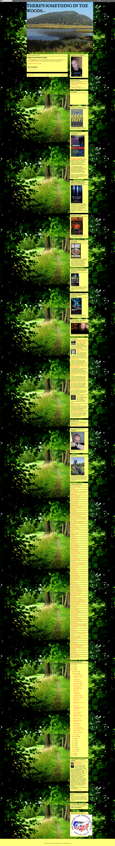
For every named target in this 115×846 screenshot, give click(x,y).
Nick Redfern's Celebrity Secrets (78, 600)
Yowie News (75, 700)
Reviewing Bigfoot (77, 686)
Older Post (64, 75)
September (76, 736)
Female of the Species (75, 552)
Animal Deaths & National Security (78, 411)
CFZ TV (72, 531)
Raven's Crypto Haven (75, 618)
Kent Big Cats (74, 570)
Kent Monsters (74, 572)
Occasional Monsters (75, 603)
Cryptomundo (74, 539)
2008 (73, 753)
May (75, 743)
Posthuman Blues (74, 616)
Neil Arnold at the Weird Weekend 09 (78, 708)
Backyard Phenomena (75, 496)
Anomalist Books (74, 490)
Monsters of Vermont (77, 732)
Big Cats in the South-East (76, 507)
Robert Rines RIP (77, 718)
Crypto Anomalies (77, 723)
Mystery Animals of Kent (76, 592)
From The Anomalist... (78, 681)
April (75, 745)
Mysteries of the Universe (76, 590)
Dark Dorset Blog (74, 544)
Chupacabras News (77, 695)
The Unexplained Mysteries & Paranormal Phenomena (77, 646)
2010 (73, 668)
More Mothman (76, 725)
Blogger (69, 843)
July (74, 740)
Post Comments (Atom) (49, 78)
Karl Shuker (73, 568)
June (75, 742)
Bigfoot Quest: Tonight (78, 685)
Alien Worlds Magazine (76, 486)
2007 (73, 755)
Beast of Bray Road (75, 498)
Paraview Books (74, 614)
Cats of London (76, 730)
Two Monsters (76, 705)
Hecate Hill (73, 561)
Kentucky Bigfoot (74, 574)
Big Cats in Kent (74, 504)
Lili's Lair (73, 581)
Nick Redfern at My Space (76, 598)
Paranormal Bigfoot (75, 609)
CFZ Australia (74, 520)
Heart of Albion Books (75, 559)
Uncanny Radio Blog (75, 655)
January (75, 751)
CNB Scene (73, 535)
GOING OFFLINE (77, 713)
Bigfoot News (76, 690)
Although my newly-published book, (78, 159)
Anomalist (73, 488)
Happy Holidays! (76, 679)
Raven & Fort (76, 710)
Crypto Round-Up (77, 712)
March (75, 747)
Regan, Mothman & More (78, 728)
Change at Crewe (74, 533)
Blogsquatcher (74, 511)
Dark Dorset (73, 541)
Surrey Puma (73, 641)
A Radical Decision (75, 359)
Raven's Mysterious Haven (76, 620)
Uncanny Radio (74, 653)
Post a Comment (32, 69)
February (76, 749)
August (75, 738)
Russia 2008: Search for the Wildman (79, 624)
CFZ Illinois (73, 524)
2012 (73, 664)
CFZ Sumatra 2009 (75, 528)
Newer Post (30, 75)
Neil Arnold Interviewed (78, 683)
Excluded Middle (74, 550)
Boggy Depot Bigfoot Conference (78, 513)
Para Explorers (74, 607)
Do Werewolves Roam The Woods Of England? (81, 341)
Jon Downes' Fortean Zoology (77, 563)
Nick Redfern (73, 596)
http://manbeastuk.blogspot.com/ (78, 425)
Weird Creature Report (76, 404)
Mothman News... (77, 698)
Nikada (61, 843)
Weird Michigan (74, 657)
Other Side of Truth (75, 605)
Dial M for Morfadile (75, 546)
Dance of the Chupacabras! (76, 693)
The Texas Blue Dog (77, 727)
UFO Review (73, 651)
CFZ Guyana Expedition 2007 (77, 522)
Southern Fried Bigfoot (75, 637)
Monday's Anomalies (77, 674)
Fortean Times (74, 555)
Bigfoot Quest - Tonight (78, 697)
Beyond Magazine (75, 502)
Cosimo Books (74, 537)
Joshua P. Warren (74, 566)
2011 (73, 666)
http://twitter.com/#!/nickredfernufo (78, 87)
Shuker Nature (74, 631)
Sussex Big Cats (74, 643)
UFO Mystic (73, 649)
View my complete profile (76, 789)
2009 (73, 669)
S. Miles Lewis (74, 627)
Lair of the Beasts (74, 579)
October (75, 734)
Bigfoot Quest (74, 509)
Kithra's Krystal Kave (75, 576)
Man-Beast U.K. (74, 583)
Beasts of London (74, 500)
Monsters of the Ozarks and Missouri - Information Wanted (79, 366)
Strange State (74, 639)
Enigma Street (74, 548)
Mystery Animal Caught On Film (77, 381)
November (76, 673)
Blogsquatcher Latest (77, 688)
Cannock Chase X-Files (76, 515)
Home (47, 75)
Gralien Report (74, 557)
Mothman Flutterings (75, 587)
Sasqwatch (73, 629)
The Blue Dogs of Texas (76, 388)
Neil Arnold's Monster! (75, 594)
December (76, 671)
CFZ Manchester (74, 526)
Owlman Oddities (80, 395)
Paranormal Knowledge (76, 611)
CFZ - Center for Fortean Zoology (78, 517)
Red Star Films (74, 622)
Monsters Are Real (75, 585)
